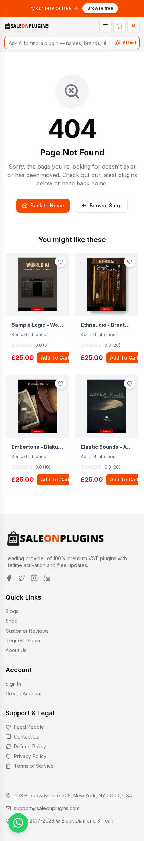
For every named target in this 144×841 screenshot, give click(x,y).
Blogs (12, 611)
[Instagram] (34, 577)
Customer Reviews (27, 631)
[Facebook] (9, 577)
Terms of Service (34, 766)
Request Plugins (24, 640)
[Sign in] (133, 26)
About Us (16, 650)
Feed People (29, 727)
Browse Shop (105, 205)
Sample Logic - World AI (37, 325)
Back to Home (47, 205)
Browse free (100, 8)
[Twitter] (21, 577)
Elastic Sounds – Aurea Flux (106, 447)
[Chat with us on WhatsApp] (18, 823)
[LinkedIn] (46, 577)
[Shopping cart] (119, 26)
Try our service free (49, 8)
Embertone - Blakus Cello (37, 447)
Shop (12, 621)
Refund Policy (30, 746)
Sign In (13, 684)
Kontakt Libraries (29, 334)
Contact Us (26, 737)
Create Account (24, 693)
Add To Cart (55, 358)
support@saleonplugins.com (46, 808)
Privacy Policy (30, 756)
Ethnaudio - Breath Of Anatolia (106, 325)
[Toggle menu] (105, 26)
